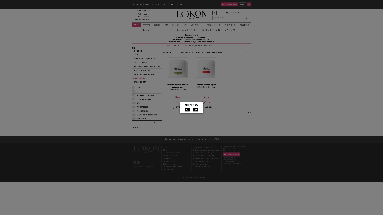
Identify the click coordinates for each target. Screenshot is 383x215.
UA (187, 110)
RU (196, 110)
